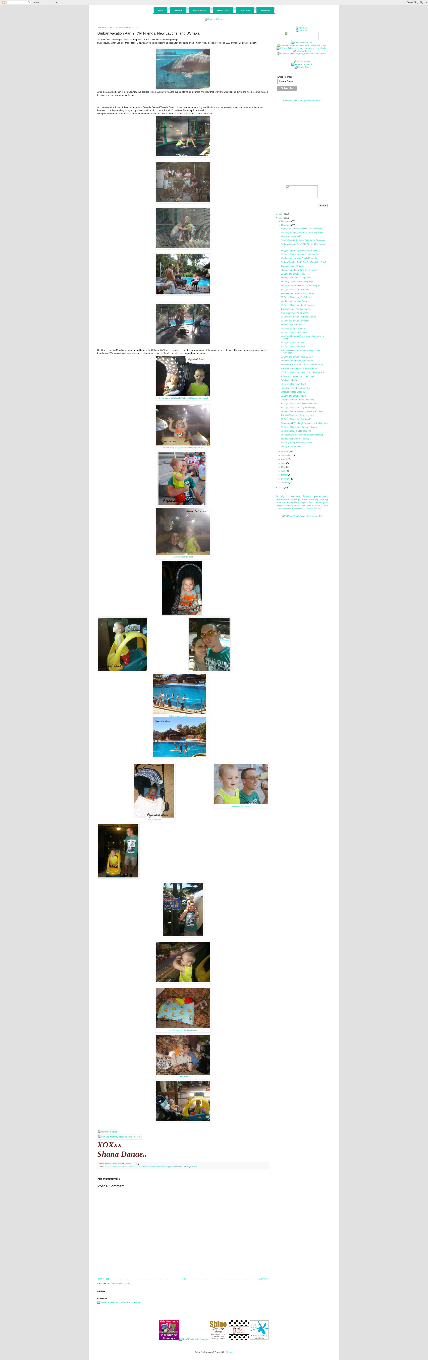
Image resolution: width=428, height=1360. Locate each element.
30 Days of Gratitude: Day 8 (293, 396)
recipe (279, 508)
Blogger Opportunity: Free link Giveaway (299, 270)
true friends (177, 1167)
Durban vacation (133, 1167)
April (283, 471)
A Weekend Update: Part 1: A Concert (297, 376)
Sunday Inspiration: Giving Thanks (296, 278)
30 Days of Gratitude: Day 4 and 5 (296, 419)
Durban (123, 1167)
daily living (318, 508)
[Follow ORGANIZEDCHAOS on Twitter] (302, 51)
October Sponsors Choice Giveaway (297, 400)
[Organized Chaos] (214, 19)
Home (183, 1279)
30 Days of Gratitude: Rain (293, 346)
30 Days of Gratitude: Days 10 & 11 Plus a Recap (303, 372)
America (309, 508)
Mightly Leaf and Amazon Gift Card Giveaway (301, 228)
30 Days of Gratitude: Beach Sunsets (297, 305)
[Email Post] (137, 1164)
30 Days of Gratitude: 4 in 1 (293, 274)
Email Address (284, 76)
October (285, 451)
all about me (287, 508)
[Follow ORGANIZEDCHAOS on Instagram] (302, 45)
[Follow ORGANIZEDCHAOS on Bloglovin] (302, 54)
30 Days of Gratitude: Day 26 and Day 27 (299, 254)
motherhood (282, 499)
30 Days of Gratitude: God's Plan (295, 297)
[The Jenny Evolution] (259, 1339)
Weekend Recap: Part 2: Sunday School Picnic (302, 364)
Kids (304, 499)
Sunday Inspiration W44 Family (295, 439)
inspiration (323, 505)
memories (151, 1167)
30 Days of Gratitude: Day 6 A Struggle (298, 407)
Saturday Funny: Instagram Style (295, 388)
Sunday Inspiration (289, 380)
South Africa (311, 505)
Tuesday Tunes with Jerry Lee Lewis (297, 415)
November (286, 225)
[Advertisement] (183, 1269)
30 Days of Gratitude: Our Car (294, 332)
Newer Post (103, 1279)
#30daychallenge (299, 508)
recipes (303, 503)
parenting (321, 496)
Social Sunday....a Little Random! (296, 431)
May (283, 467)
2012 (281, 488)
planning (313, 499)
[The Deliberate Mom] (218, 1339)
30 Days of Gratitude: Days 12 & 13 (297, 357)
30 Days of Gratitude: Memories (295, 289)
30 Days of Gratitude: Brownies (295, 321)
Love (296, 505)
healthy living (292, 503)
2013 (281, 218)
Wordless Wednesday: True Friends (297, 361)
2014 (281, 214)
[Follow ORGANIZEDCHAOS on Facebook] (301, 42)
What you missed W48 (291, 236)
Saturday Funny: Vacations (293, 328)
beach (116, 1167)
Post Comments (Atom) (120, 1284)
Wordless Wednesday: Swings (294, 301)
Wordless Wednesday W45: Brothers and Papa (302, 411)
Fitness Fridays (314, 503)
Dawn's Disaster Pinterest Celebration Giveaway (303, 240)
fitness (302, 505)
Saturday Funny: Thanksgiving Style (297, 282)
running (324, 499)
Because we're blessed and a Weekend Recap (302, 435)
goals (325, 503)
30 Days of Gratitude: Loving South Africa (299, 403)
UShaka (186, 1167)
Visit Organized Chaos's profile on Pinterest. (302, 100)
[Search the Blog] (302, 197)
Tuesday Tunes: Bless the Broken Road (299, 368)
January (285, 483)
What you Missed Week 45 (293, 392)
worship (289, 505)
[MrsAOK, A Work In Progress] (193, 1339)
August (284, 459)
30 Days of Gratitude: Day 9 (293, 384)
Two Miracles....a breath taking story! (297, 293)
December (286, 221)
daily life (280, 502)
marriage (295, 499)
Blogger (229, 1352)
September (286, 455)
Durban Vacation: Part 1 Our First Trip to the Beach (304, 262)
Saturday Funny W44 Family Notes (296, 442)
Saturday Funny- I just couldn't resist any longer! (302, 232)
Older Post (263, 1279)
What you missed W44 (291, 446)
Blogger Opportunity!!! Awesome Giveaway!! (300, 250)
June (283, 463)
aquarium (109, 1167)
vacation (193, 1167)
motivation (280, 505)
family (280, 496)
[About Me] (301, 28)
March (284, 475)
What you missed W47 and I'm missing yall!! (300, 285)
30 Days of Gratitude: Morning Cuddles (298, 317)
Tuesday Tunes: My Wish (292, 266)
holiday (143, 1167)
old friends (160, 1167)
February (285, 479)
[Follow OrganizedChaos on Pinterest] (302, 48)
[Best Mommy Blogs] (119, 1137)
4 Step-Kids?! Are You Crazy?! (294, 313)
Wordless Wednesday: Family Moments (299, 258)
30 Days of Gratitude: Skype (293, 343)
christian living (299, 496)
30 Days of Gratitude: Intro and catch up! (299, 427)
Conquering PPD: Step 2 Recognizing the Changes (304, 423)
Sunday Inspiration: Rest (292, 324)
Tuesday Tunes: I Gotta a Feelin (295, 309)
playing (169, 1167)
